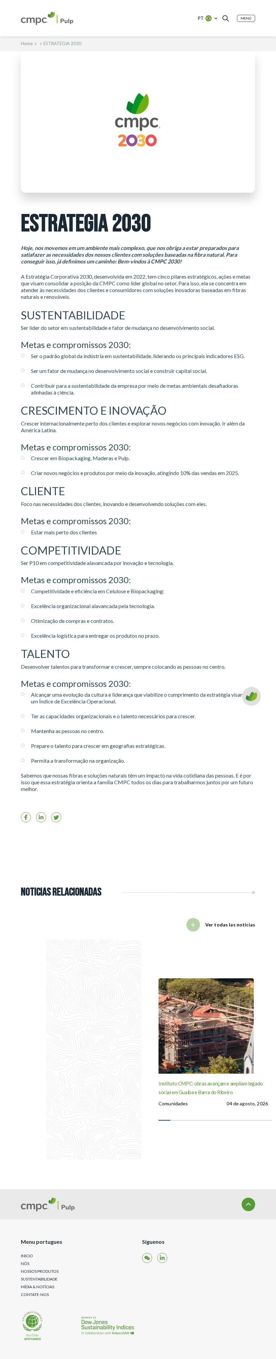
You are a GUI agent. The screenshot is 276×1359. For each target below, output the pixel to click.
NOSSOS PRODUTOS (40, 1271)
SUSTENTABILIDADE (39, 1279)
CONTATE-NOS (35, 1294)
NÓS (25, 1263)
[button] (246, 18)
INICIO (27, 1255)
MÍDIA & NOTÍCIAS (37, 1286)
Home (27, 43)
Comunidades (173, 1103)
